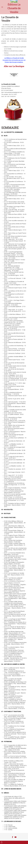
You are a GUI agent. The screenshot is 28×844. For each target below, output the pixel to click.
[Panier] (1, 842)
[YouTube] (15, 837)
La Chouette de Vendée (9, 18)
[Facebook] (12, 837)
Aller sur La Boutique (14, 66)
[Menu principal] (2, 7)
